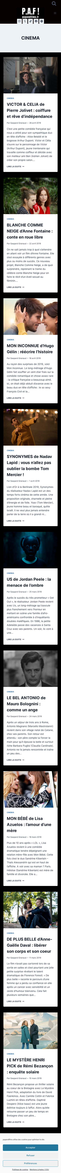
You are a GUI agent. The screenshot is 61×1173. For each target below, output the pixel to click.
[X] (25, 21)
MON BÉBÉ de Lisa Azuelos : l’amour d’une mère (29, 824)
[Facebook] (36, 21)
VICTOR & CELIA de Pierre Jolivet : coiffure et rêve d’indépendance (29, 110)
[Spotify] (41, 21)
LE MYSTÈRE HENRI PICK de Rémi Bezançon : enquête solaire (30, 1065)
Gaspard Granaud (18, 123)
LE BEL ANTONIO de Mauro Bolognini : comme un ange (26, 703)
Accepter (30, 1147)
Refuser (31, 1155)
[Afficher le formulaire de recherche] (54, 3)
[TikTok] (30, 21)
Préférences (30, 1163)
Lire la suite (15, 166)
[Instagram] (19, 21)
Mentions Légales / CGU (39, 1169)
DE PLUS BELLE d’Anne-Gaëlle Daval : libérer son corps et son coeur (29, 945)
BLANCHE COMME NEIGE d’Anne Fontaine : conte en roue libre (30, 231)
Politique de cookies (20, 1169)
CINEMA (10, 98)
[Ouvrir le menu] (55, 13)
